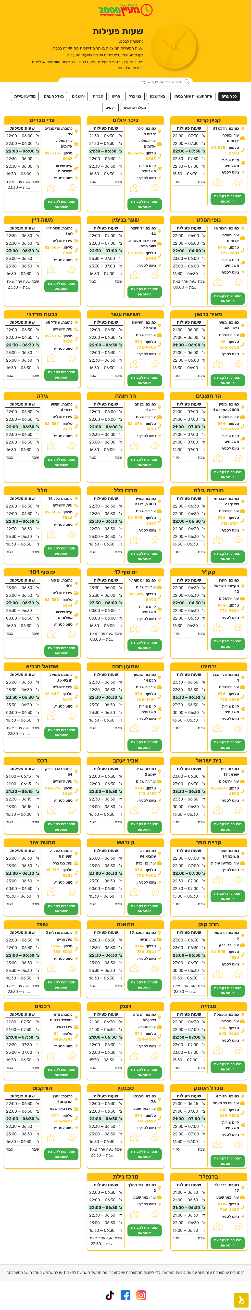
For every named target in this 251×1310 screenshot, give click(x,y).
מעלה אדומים (135, 107)
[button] (241, 1300)
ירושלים (78, 96)
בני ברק (134, 96)
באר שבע (157, 96)
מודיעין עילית (25, 96)
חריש (116, 96)
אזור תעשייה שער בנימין (193, 96)
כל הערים (229, 96)
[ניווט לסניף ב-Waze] (238, 182)
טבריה (98, 96)
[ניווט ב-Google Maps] (217, 182)
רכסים (110, 107)
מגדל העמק (54, 96)
